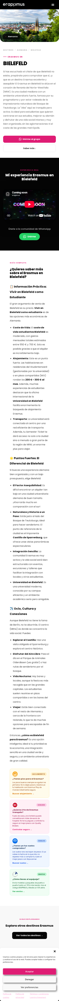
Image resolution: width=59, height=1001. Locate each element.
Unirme (31, 236)
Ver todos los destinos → (29, 935)
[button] (54, 951)
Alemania (22, 50)
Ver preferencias (29, 987)
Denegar (29, 979)
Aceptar (29, 971)
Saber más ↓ (29, 148)
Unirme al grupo (31, 139)
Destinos (8, 50)
